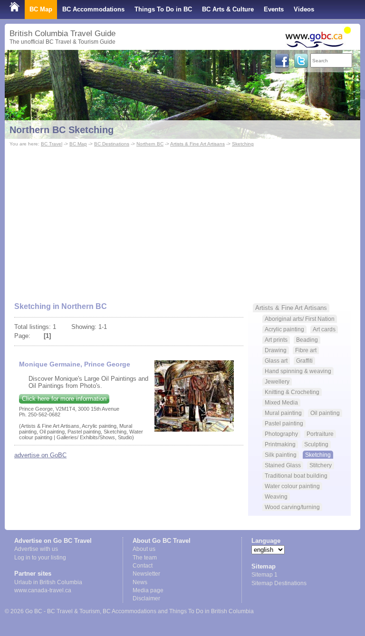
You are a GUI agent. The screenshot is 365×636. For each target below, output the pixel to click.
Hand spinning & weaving (298, 371)
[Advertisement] (182, 220)
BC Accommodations (93, 9)
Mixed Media (281, 402)
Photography (281, 434)
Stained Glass (283, 465)
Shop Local (26, 28)
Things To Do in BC (163, 9)
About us (144, 549)
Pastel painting (284, 423)
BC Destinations (111, 143)
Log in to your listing (40, 557)
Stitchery (320, 465)
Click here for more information (64, 398)
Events (274, 9)
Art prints (276, 340)
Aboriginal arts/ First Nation (300, 319)
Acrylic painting (284, 329)
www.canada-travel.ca (42, 590)
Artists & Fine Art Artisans (197, 143)
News (140, 582)
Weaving (276, 496)
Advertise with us (36, 549)
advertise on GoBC (40, 455)
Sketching (243, 143)
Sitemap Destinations (279, 583)
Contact (143, 566)
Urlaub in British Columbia (48, 582)
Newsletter (146, 574)
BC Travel (51, 143)
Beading (307, 340)
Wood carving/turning (292, 507)
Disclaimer (146, 598)
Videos (304, 9)
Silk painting (281, 455)
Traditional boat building (296, 475)
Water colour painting (292, 486)
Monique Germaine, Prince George (74, 364)
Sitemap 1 (264, 575)
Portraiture (320, 434)
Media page (148, 590)
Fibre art (306, 350)
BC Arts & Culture (228, 9)
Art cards (324, 329)
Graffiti (304, 360)
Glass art (276, 360)
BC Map (40, 9)
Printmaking (280, 444)
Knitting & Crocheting (292, 392)
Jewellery (277, 381)
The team (145, 557)
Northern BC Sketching (62, 130)
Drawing (276, 350)
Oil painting (325, 413)
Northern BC (149, 143)
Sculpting (316, 444)
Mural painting (283, 413)
